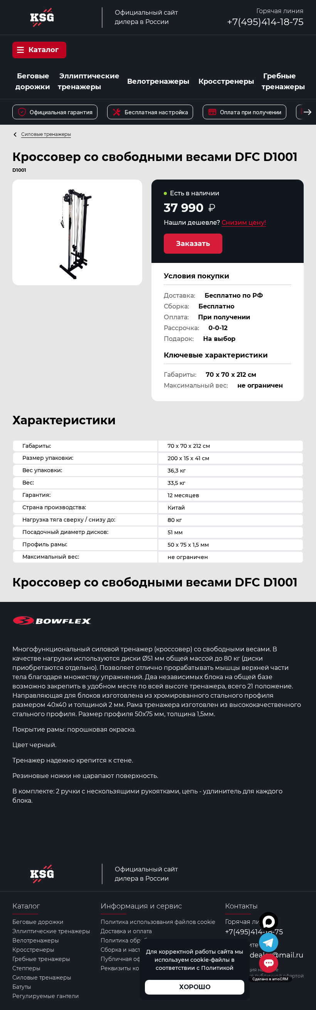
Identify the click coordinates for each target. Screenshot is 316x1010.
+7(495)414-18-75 (265, 21)
